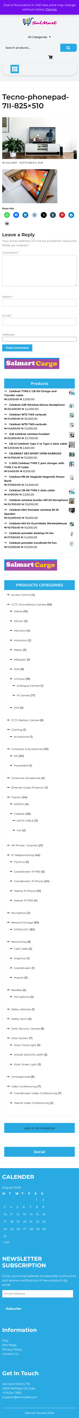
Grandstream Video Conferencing (35, 1093)
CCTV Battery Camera (25, 720)
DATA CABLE (25, 820)
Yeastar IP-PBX (23, 900)
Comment (10, 252)
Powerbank (21, 765)
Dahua (18, 611)
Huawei (19, 977)
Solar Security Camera (25, 1028)
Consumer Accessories (25, 778)
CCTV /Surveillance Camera (28, 604)
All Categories (37, 37)
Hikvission (20, 640)
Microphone (19, 913)
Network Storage (22, 922)
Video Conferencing (24, 1086)
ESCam (18, 621)
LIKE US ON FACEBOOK (39, 1128)
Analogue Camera (28, 685)
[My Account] (25, 57)
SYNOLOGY (21, 929)
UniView (19, 679)
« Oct (6, 1242)
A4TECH (19, 804)
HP (16, 756)
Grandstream (22, 968)
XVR (16, 707)
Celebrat (19, 813)
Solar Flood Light (25, 1045)
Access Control (20, 594)
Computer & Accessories (27, 749)
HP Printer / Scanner (24, 845)
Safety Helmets (21, 1009)
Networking (18, 941)
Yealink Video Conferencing (31, 1103)
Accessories (21, 736)
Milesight (20, 659)
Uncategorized (20, 1076)
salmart (11, 162)
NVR (17, 669)
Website (8, 334)
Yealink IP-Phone (24, 891)
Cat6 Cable (21, 948)
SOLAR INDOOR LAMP (28, 1054)
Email (7, 315)
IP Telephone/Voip (22, 855)
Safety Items (19, 1019)
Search (68, 48)
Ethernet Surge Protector (27, 787)
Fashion (16, 797)
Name (7, 297)
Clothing (16, 729)
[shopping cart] (51, 57)
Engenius (20, 958)
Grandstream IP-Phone (28, 881)
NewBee (16, 990)
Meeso (18, 650)
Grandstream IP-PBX (27, 871)
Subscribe (13, 1308)
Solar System (19, 1038)
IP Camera (23, 695)
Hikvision (20, 630)
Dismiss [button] (51, 9)
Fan (19, 830)
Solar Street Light (25, 1064)
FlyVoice (19, 862)
